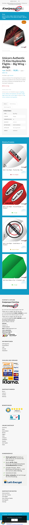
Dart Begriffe (5, 500)
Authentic (8, 97)
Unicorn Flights (14, 95)
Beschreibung (12, 103)
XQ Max (4, 394)
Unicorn (3, 93)
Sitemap (4, 501)
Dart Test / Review (6, 495)
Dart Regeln (5, 496)
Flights (11, 15)
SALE (9, 95)
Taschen (4, 441)
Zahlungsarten (5, 343)
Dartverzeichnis (6, 493)
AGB (3, 347)
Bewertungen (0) (7, 107)
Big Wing (22, 15)
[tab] (5, 103)
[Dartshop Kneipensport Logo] (12, 8)
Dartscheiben (5, 431)
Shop (3, 14)
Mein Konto (14, 1)
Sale (24, 95)
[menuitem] (13, 1)
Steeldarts (4, 439)
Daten (5, 103)
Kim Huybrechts (13, 93)
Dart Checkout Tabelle (7, 498)
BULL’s (3, 391)
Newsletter (4, 350)
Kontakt (4, 349)
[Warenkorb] (18, 1)
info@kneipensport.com (11, 328)
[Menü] (21, 8)
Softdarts (4, 438)
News (3, 444)
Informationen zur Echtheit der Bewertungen (14, 524)
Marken (7, 93)
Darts (3, 429)
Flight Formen (16, 15)
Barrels (3, 432)
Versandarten (5, 345)
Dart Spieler (19, 93)
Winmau (4, 396)
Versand (11, 75)
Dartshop (4, 3)
